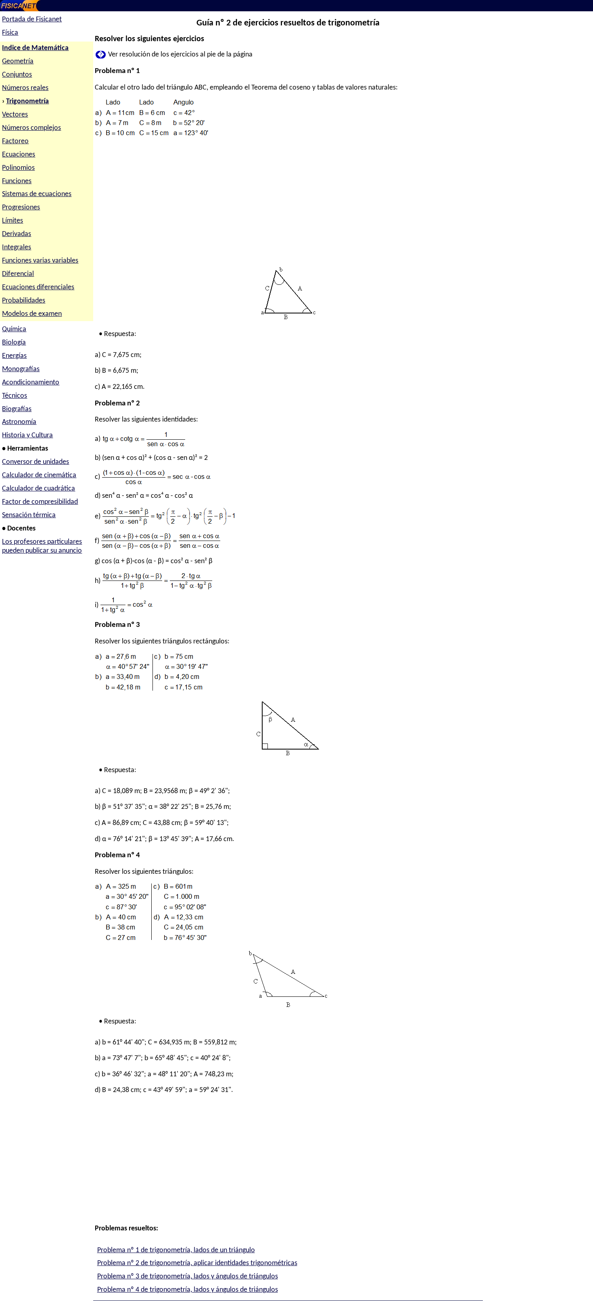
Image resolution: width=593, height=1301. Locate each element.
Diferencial (18, 274)
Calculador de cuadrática (38, 488)
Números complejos (31, 128)
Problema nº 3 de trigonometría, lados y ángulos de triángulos (187, 1276)
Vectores (15, 114)
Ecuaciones (18, 154)
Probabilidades (23, 300)
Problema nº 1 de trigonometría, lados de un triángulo (176, 1250)
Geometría (17, 61)
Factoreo (15, 141)
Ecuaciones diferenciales (38, 287)
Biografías (16, 409)
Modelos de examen (32, 314)
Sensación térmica (29, 515)
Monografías (21, 369)
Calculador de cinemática (39, 475)
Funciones (16, 181)
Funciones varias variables (40, 260)
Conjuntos (17, 74)
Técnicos (14, 396)
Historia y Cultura (27, 435)
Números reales (25, 88)
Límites (12, 220)
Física (10, 32)
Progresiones (21, 207)
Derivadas (16, 234)
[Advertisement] (288, 203)
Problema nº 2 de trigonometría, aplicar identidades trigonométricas (197, 1263)
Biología (14, 342)
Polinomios (18, 168)
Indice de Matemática (35, 48)
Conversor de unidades (35, 462)
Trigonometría (27, 101)
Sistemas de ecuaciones (36, 194)
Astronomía (19, 422)
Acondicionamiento (30, 382)
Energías (14, 356)
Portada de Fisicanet (32, 19)
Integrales (16, 247)
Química (14, 329)
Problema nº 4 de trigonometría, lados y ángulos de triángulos (187, 1289)
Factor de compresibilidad (40, 502)
